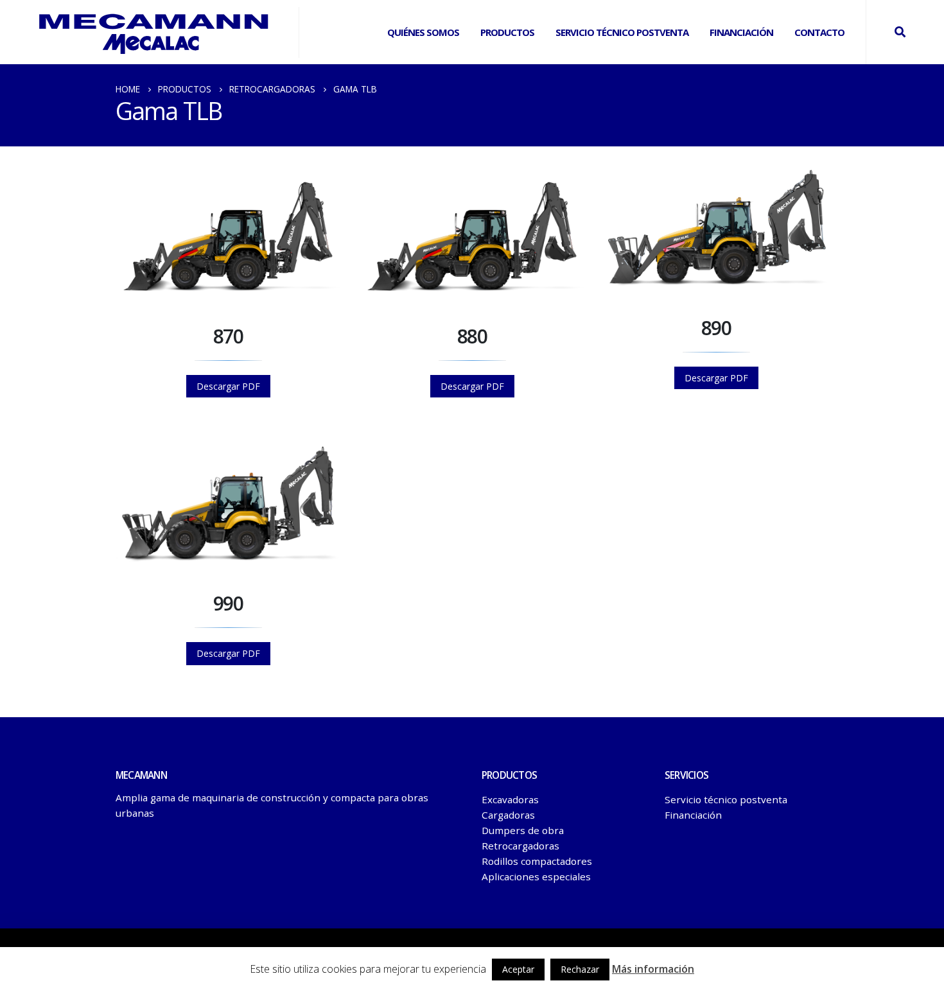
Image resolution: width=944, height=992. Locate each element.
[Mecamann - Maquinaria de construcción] (154, 32)
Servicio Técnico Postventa (621, 32)
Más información (653, 969)
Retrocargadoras (520, 845)
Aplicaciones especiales (536, 876)
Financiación (741, 32)
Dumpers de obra (523, 830)
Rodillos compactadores (537, 861)
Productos (507, 32)
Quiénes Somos (423, 32)
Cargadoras (508, 814)
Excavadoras (510, 799)
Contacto (819, 32)
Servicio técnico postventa (726, 799)
